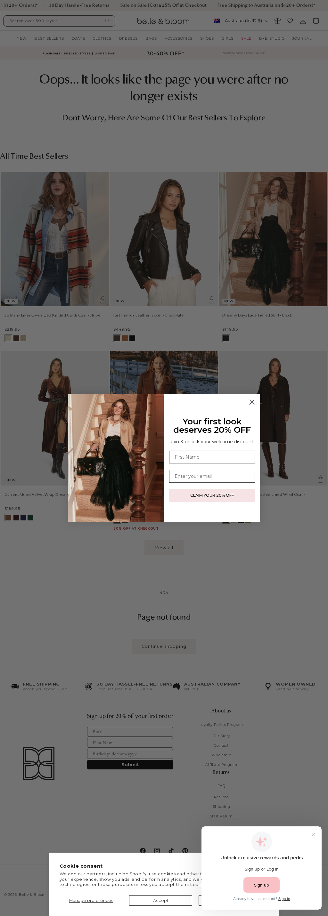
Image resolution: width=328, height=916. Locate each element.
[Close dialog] (252, 402)
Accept (160, 900)
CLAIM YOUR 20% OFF (212, 495)
